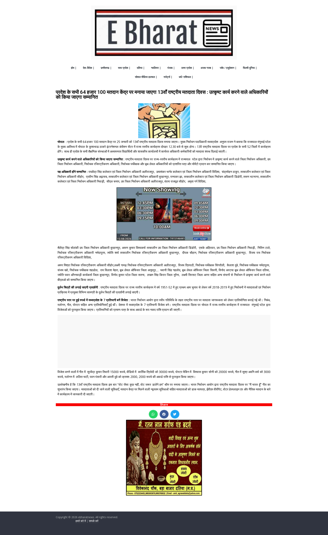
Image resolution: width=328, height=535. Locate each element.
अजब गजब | (207, 68)
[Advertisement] (164, 341)
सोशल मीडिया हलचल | (146, 77)
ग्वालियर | (156, 68)
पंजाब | (171, 68)
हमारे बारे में (81, 521)
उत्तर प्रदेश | (187, 68)
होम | (73, 68)
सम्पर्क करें (93, 521)
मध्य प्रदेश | (124, 68)
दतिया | (141, 68)
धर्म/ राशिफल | (186, 77)
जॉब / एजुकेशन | (228, 68)
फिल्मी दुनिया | (250, 68)
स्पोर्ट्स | (168, 77)
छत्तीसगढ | (106, 68)
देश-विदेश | (88, 68)
